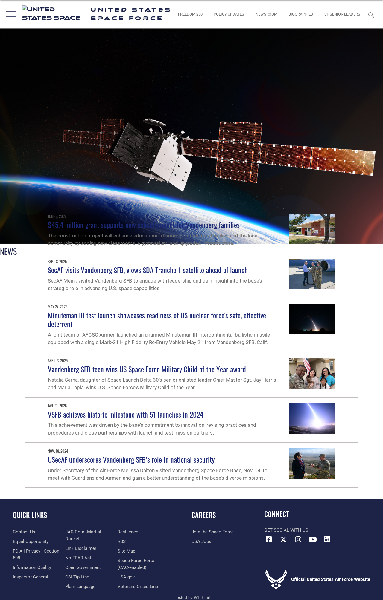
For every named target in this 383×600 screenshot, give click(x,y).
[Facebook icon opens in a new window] (268, 539)
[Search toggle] (372, 14)
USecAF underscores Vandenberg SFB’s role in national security (131, 459)
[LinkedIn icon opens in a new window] (327, 539)
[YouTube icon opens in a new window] (312, 539)
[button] (9, 14)
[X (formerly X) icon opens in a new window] (283, 539)
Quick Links (30, 515)
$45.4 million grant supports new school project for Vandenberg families (144, 224)
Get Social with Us (286, 530)
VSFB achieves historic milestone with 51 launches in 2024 (125, 414)
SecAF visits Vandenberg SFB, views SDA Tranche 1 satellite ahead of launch (148, 269)
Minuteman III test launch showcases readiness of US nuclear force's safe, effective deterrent (157, 319)
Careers (204, 515)
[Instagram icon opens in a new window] (298, 539)
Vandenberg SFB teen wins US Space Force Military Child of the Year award (147, 368)
